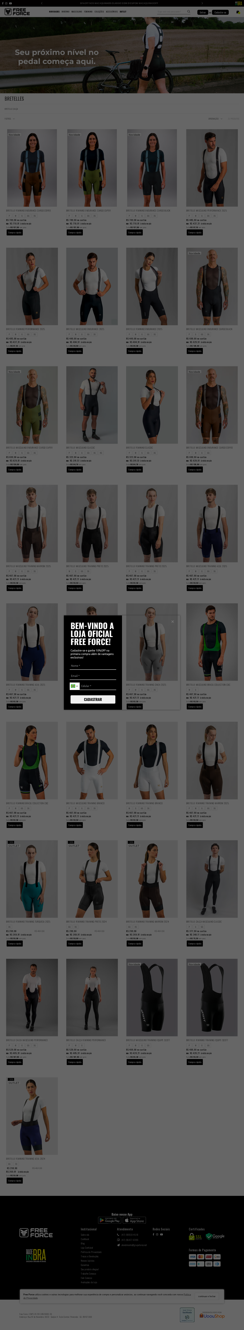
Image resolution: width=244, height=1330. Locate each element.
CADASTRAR (93, 699)
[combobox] (75, 686)
